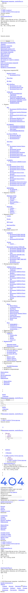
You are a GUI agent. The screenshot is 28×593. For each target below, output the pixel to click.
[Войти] (1, 425)
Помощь (3, 529)
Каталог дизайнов (6, 520)
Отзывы (3, 517)
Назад (9, 435)
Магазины (6, 384)
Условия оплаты (5, 532)
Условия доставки (6, 534)
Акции (2, 508)
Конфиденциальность (7, 583)
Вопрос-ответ (4, 537)
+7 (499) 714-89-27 (6, 10)
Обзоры (3, 539)
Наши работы (7, 381)
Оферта (3, 584)
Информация (4, 522)
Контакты (3, 519)
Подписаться (4, 498)
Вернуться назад (5, 492)
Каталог (3, 506)
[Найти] (4, 8)
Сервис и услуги (5, 511)
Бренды (3, 509)
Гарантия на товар (6, 536)
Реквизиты (7, 382)
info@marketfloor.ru (6, 16)
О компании (4, 515)
